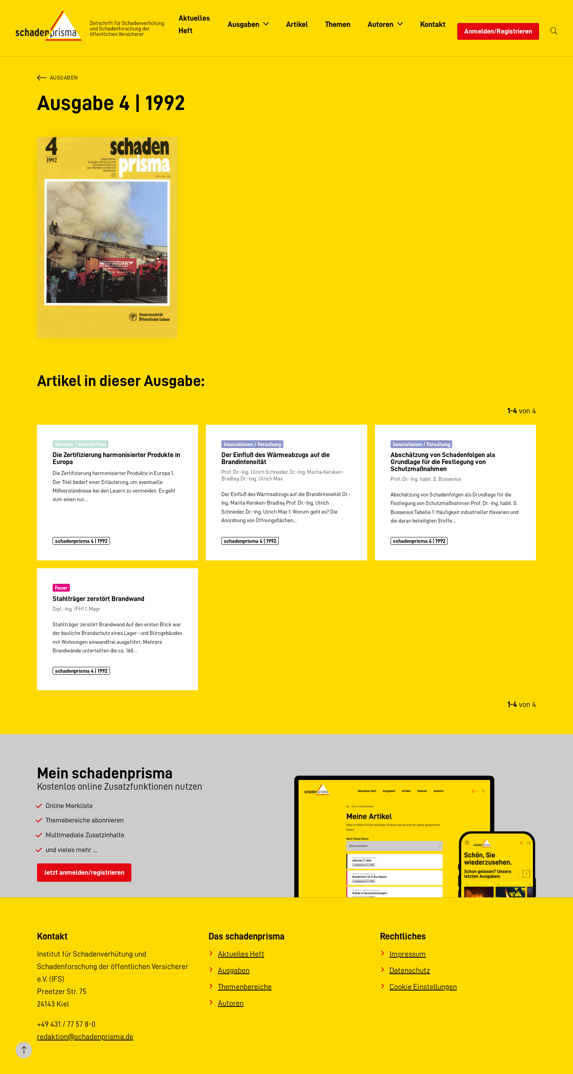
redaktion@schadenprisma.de (85, 1036)
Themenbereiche (245, 987)
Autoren (231, 1003)
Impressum (407, 954)
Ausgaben (64, 77)
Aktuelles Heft (241, 954)
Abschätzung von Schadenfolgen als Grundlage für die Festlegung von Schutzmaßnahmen (443, 461)
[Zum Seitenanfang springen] (24, 1050)
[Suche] (553, 31)
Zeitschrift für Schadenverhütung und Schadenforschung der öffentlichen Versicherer (127, 28)
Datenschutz (409, 970)
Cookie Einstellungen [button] (423, 987)
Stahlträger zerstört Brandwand (98, 598)
